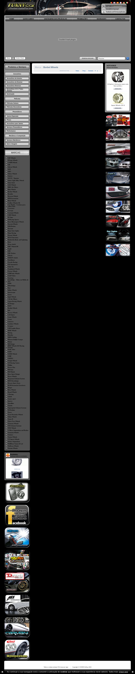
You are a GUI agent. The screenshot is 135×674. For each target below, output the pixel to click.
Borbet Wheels (12, 191)
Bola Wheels (12, 189)
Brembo (10, 194)
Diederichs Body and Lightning (18, 240)
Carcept (10, 210)
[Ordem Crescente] (95, 71)
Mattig (10, 333)
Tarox (10, 412)
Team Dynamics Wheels (15, 414)
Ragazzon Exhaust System (16, 378)
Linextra (10, 321)
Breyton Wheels (13, 196)
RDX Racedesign (13, 381)
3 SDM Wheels (12, 162)
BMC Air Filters (13, 187)
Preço (84, 70)
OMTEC (10, 358)
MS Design (11, 344)
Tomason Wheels (13, 423)
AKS (9, 171)
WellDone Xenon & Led (15, 444)
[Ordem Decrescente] (97, 71)
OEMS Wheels (12, 354)
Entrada (90, 70)
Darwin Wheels (13, 224)
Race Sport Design (14, 374)
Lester (10, 319)
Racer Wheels (12, 376)
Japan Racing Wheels (15, 301)
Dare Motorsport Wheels (16, 222)
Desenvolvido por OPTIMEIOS (67, 669)
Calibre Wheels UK (14, 203)
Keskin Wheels (12, 308)
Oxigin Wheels (12, 360)
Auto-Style (11, 182)
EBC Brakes (12, 253)
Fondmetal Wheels (14, 269)
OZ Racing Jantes (13, 363)
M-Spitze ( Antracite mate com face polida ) (117, 85)
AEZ (9, 169)
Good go (10, 278)
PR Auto (10, 369)
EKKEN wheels (13, 258)
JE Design (11, 303)
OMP (9, 356)
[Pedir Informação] (117, 89)
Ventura (10, 435)
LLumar (10, 326)
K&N (9, 306)
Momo (10, 342)
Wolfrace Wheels (13, 446)
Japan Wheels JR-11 (118, 105)
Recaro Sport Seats (14, 383)
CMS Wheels (12, 215)
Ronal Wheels (12, 392)
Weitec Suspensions (14, 441)
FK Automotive (13, 264)
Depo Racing (12, 233)
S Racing (11, 394)
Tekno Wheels (12, 417)
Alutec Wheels (12, 174)
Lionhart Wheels (13, 324)
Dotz (9, 242)
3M (9, 165)
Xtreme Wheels (13, 448)
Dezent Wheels (12, 235)
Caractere (11, 208)
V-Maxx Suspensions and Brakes (18, 430)
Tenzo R (10, 419)
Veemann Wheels (13, 432)
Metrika (10, 335)
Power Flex (11, 367)
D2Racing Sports (13, 219)
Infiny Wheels (12, 290)
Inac (9, 288)
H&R (9, 283)
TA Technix (11, 410)
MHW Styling (12, 337)
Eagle (9, 249)
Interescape (11, 292)
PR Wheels (11, 372)
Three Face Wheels (14, 421)
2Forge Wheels (12, 160)
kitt (9, 310)
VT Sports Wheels (13, 439)
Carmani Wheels (13, 213)
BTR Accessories (13, 198)
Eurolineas (11, 260)
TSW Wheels (12, 428)
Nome (77, 70)
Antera (10, 176)
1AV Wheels (12, 158)
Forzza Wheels (12, 271)
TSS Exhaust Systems (14, 426)
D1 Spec (10, 217)
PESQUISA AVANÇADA (87, 58)
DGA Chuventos (13, 237)
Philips (10, 365)
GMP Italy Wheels (14, 273)
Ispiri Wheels (12, 297)
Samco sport (12, 399)
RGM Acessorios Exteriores (16, 385)
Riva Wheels (12, 390)
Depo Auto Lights (13, 231)
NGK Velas (11, 349)
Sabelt (10, 396)
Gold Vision (11, 275)
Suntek (10, 405)
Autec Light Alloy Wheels (16, 180)
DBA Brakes (12, 226)
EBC (9, 251)
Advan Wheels (12, 167)
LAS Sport (11, 315)
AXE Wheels (12, 185)
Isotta (10, 294)
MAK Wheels (12, 330)
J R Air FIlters (12, 299)
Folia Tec (11, 267)
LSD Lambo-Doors (14, 328)
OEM (9, 351)
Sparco (10, 401)
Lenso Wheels (12, 317)
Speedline (11, 403)
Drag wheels (12, 244)
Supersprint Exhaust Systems (17, 408)
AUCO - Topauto (13, 178)
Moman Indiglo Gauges (15, 339)
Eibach (10, 255)
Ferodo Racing (12, 262)
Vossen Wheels (12, 437)
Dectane (10, 228)
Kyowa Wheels (12, 312)
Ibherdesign (11, 285)
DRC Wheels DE (13, 246)
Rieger (10, 387)
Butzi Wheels (12, 200)
